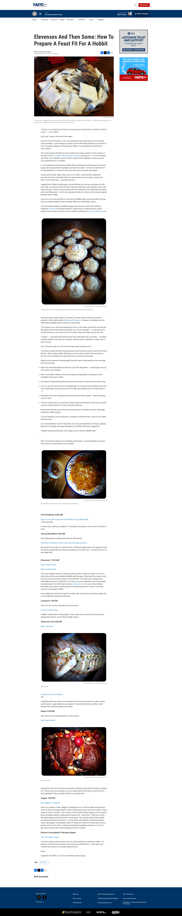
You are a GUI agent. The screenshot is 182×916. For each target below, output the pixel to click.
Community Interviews (129, 898)
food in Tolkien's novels (97, 211)
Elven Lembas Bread (48, 569)
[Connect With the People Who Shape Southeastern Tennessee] (134, 41)
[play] (34, 14)
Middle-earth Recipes (72, 320)
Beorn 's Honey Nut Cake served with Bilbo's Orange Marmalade (64, 519)
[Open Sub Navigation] (38, 20)
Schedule (44, 20)
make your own (78, 584)
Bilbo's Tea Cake (47, 626)
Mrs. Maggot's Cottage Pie (50, 803)
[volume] (40, 14)
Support (81, 20)
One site (52, 209)
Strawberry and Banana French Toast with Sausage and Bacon (64, 543)
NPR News (43, 862)
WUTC (41, 902)
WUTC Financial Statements (106, 894)
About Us (75, 894)
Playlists (54, 20)
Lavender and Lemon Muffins (51, 694)
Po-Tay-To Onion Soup (49, 610)
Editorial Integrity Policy (105, 902)
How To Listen (77, 898)
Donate (145, 5)
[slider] (43, 14)
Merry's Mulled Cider (48, 565)
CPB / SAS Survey (128, 894)
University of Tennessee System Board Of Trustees (134, 903)
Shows (62, 20)
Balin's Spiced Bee (47, 720)
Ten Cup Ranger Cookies (50, 837)
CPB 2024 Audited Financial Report (108, 898)
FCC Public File (77, 902)
